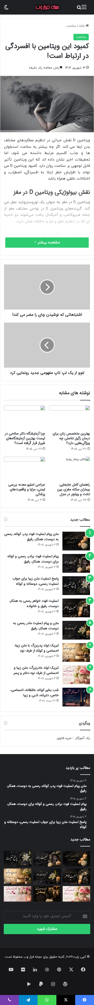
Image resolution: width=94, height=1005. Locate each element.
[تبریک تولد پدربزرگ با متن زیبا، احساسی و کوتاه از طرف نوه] (76, 652)
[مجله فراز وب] (47, 7)
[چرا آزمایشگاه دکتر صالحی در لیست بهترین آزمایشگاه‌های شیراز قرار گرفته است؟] (24, 416)
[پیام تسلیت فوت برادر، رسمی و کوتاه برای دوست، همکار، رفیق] (76, 563)
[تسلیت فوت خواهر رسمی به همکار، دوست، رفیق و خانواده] (76, 608)
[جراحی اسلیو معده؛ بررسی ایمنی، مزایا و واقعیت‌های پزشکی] (24, 468)
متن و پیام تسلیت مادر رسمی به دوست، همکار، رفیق (36, 625)
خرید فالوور (64, 738)
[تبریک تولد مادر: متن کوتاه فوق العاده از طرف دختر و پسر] (17, 894)
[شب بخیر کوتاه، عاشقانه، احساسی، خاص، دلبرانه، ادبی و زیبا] (76, 697)
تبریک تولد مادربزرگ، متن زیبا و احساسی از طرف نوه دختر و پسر (36, 670)
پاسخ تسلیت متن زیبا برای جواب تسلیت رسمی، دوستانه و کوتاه (36, 581)
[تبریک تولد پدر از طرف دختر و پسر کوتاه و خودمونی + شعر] (47, 894)
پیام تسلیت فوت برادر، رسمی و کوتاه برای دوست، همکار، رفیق (33, 558)
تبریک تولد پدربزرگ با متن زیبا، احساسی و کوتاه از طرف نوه (37, 648)
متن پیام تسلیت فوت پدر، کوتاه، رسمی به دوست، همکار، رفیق (31, 536)
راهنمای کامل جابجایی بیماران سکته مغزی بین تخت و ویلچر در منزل (73, 489)
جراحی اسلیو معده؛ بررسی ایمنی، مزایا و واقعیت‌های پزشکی (26, 489)
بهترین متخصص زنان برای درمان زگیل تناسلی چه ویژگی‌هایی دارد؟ (71, 438)
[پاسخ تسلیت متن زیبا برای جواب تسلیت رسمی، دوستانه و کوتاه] (76, 585)
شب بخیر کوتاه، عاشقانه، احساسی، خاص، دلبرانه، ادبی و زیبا (34, 692)
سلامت (71, 26)
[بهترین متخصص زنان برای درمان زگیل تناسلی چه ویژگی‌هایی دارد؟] (69, 416)
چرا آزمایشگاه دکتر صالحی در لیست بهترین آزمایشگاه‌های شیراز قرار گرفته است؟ (25, 438)
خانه (82, 26)
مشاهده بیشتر (48, 242)
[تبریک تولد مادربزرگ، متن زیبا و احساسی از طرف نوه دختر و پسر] (76, 674)
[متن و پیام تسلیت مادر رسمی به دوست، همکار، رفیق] (76, 630)
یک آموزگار (82, 738)
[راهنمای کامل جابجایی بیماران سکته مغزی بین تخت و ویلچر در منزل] (69, 468)
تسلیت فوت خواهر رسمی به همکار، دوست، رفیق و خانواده (34, 603)
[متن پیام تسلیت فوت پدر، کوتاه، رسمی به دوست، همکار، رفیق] (76, 541)
